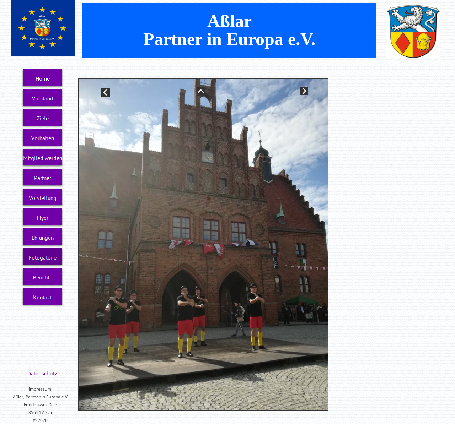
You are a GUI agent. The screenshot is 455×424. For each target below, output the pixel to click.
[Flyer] (42, 218)
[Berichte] (42, 277)
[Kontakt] (42, 297)
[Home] (42, 78)
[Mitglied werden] (42, 158)
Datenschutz (42, 373)
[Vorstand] (42, 98)
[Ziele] (42, 118)
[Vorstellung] (42, 198)
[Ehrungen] (42, 238)
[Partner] (42, 178)
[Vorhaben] (42, 138)
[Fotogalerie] (42, 257)
